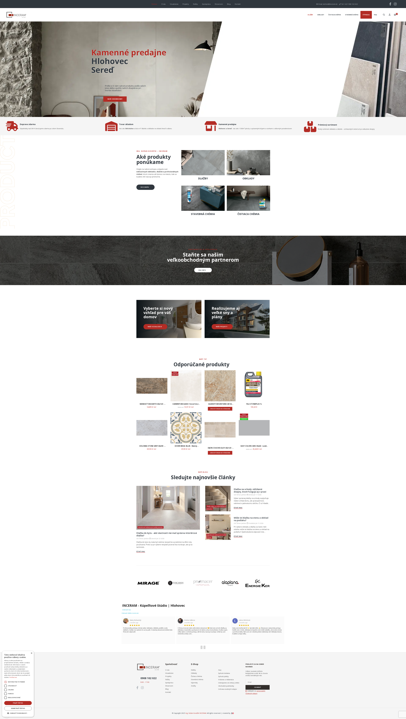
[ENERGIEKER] (258, 583)
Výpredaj (194, 683)
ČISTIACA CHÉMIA (248, 214)
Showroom (169, 686)
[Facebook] (390, 4)
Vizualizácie (169, 673)
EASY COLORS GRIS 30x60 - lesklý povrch (254, 446)
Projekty (168, 676)
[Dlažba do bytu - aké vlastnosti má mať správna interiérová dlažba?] (168, 508)
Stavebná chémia (197, 679)
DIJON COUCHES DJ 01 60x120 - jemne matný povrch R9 (220, 448)
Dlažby (193, 670)
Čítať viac (140, 551)
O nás (167, 670)
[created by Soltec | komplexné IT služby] (232, 713)
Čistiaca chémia (196, 676)
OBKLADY (248, 178)
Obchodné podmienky (226, 686)
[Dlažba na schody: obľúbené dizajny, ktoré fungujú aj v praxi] (218, 498)
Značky (193, 686)
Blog (167, 689)
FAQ (219, 670)
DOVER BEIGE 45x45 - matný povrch (186, 446)
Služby (167, 679)
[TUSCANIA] (176, 583)
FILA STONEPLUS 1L (254, 404)
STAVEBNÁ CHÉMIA (203, 214)
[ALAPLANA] (230, 583)
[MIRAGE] (148, 583)
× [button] (31, 653)
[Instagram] (395, 4)
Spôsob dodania (224, 673)
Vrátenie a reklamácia (226, 679)
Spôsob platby (223, 676)
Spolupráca (169, 683)
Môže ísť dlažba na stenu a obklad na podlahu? (251, 519)
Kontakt (168, 692)
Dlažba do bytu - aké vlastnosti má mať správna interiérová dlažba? (166, 534)
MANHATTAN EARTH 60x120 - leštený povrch (152, 404)
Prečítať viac (13, 677)
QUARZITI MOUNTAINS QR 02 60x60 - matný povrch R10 (220, 404)
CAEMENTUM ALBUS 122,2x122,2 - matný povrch (185, 404)
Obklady (194, 673)
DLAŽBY (203, 178)
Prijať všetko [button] (18, 703)
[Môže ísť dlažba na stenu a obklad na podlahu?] (218, 527)
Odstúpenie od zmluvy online (228, 683)
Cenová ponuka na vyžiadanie (220, 409)
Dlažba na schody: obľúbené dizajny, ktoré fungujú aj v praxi (250, 490)
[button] (203, 270)
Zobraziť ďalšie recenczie (130, 613)
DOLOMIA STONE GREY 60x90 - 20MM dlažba (151, 446)
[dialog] (18, 684)
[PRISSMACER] (203, 583)
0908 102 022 (149, 678)
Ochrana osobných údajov (227, 689)
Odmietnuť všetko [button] (18, 708)
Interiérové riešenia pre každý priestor (150, 527)
